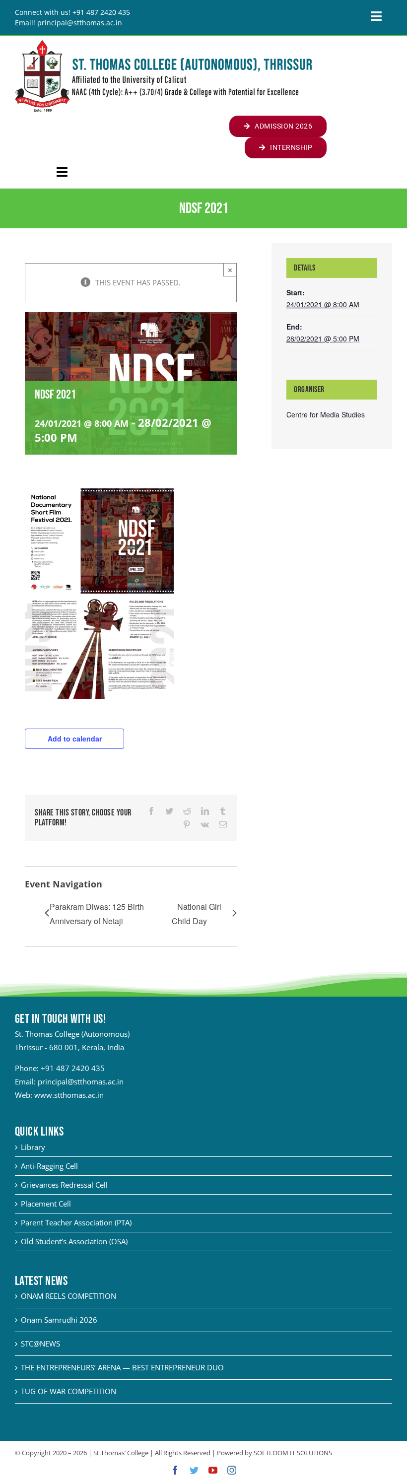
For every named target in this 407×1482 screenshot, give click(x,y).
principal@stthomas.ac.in (81, 1081)
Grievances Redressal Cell (64, 1185)
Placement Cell (46, 1204)
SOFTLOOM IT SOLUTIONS (293, 1452)
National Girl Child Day (196, 914)
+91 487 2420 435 (73, 1068)
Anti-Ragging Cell (49, 1166)
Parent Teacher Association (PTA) (76, 1222)
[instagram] (231, 1470)
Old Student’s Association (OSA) (74, 1241)
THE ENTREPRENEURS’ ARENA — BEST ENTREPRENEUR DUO (122, 1367)
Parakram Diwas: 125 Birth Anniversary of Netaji (97, 914)
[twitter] (194, 1470)
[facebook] (175, 1470)
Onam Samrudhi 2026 (59, 1320)
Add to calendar (75, 738)
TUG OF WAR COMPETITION (68, 1391)
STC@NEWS (40, 1343)
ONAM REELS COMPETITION (68, 1296)
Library (33, 1147)
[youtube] (212, 1470)
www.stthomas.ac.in (69, 1095)
